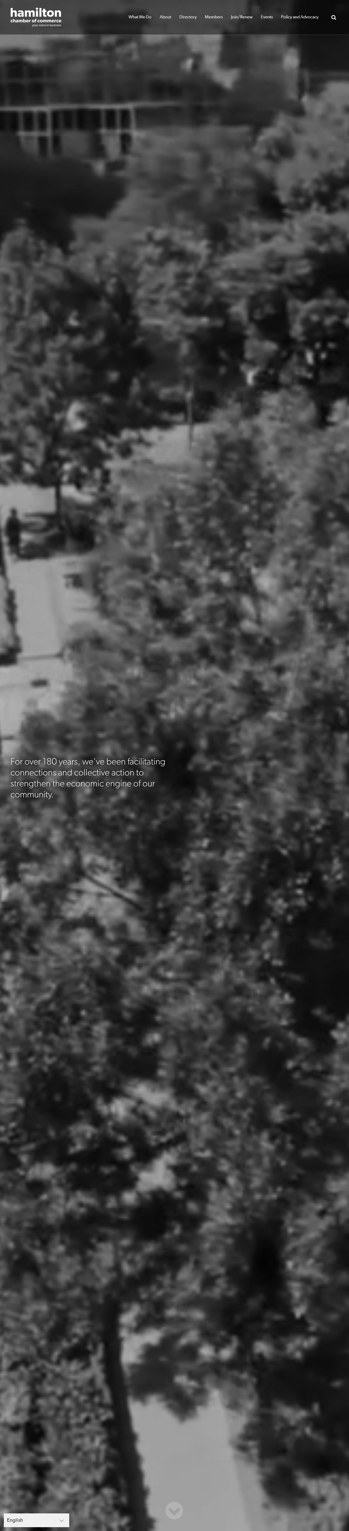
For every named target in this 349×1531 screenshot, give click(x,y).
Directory (188, 17)
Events (267, 17)
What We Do (140, 17)
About (165, 17)
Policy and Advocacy (300, 17)
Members (214, 17)
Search (334, 17)
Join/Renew (242, 17)
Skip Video (174, 1510)
